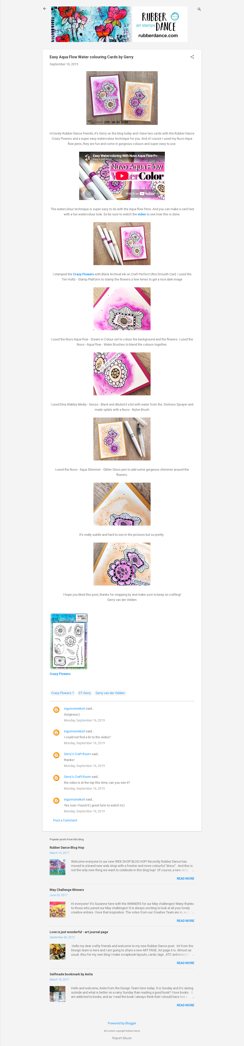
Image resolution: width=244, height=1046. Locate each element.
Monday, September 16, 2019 (84, 720)
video (142, 214)
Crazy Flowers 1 (62, 693)
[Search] (199, 9)
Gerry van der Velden (110, 693)
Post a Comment (65, 820)
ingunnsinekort (74, 708)
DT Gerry (85, 693)
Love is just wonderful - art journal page (79, 932)
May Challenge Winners (67, 890)
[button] (192, 57)
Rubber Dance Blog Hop (67, 847)
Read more (185, 878)
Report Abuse (122, 1038)
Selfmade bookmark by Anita (71, 974)
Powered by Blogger (122, 1023)
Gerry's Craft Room (77, 754)
